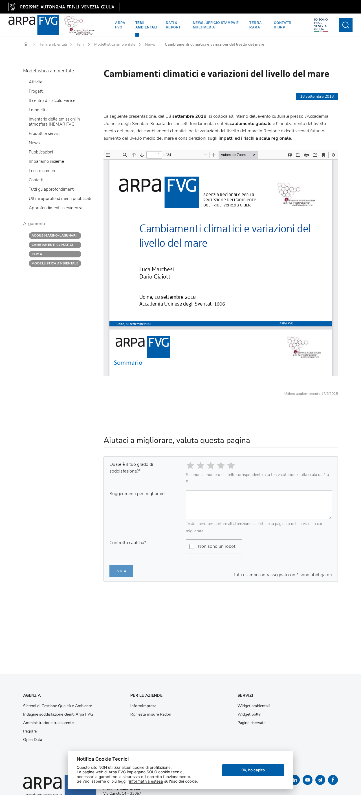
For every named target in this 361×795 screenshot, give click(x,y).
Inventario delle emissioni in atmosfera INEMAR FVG (54, 122)
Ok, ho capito (253, 770)
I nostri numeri (42, 171)
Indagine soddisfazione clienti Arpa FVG (58, 714)
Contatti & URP (282, 25)
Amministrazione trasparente (48, 723)
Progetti (36, 91)
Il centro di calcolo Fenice (52, 101)
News (150, 44)
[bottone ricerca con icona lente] (346, 25)
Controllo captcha (127, 543)
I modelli (37, 110)
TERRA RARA (255, 25)
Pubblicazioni (41, 152)
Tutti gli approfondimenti (51, 189)
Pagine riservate (251, 723)
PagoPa (30, 731)
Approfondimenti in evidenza (55, 208)
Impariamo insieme (46, 161)
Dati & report (173, 25)
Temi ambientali (146, 25)
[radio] (190, 465)
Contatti (36, 180)
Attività (35, 82)
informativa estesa (146, 781)
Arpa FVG (120, 25)
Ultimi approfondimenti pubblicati (60, 199)
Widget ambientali (253, 706)
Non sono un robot (216, 546)
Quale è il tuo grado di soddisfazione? (131, 467)
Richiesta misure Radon (150, 714)
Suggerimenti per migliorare (136, 494)
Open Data (32, 740)
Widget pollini (249, 714)
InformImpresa (143, 706)
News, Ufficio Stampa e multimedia (216, 25)
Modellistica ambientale (114, 44)
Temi (80, 44)
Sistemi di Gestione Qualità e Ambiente (57, 706)
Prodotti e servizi (44, 134)
